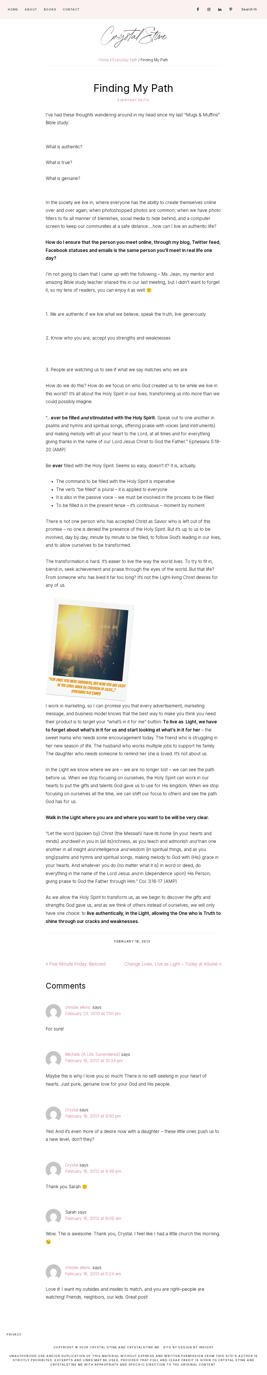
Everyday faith (133, 100)
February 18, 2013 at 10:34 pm (94, 1060)
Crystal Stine (133, 36)
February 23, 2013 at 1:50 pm (93, 1013)
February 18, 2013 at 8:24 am (93, 1273)
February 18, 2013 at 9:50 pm (93, 1116)
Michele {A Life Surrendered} (92, 1054)
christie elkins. (78, 1007)
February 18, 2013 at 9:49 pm (93, 1171)
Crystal (71, 1109)
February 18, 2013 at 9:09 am (93, 1218)
